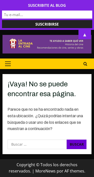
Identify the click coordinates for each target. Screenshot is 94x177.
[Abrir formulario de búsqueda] (85, 64)
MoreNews (45, 171)
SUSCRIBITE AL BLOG (47, 5)
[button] (8, 63)
